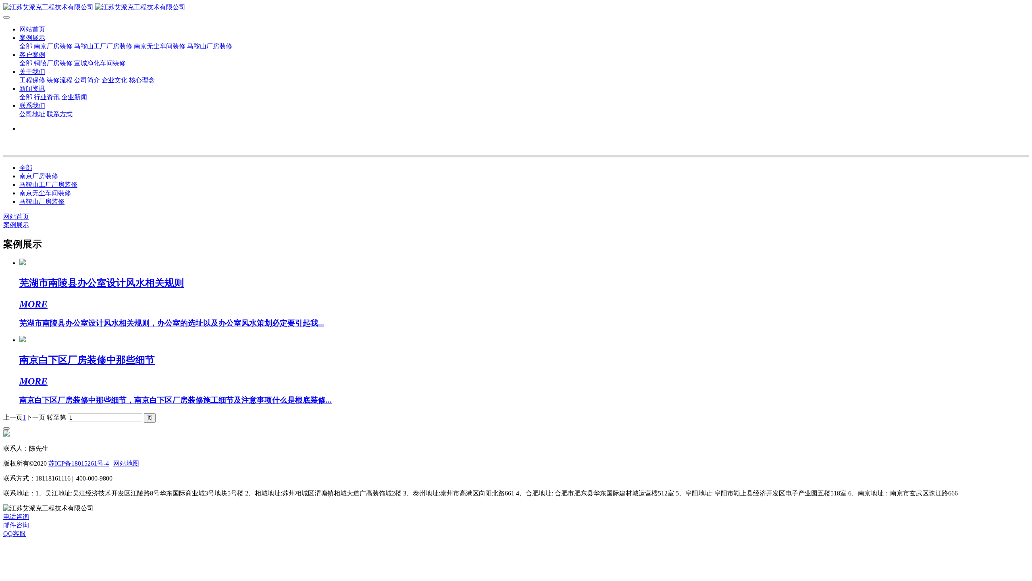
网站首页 (32, 29)
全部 (25, 46)
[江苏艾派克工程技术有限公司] (516, 7)
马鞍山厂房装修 (41, 201)
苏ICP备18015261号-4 (78, 463)
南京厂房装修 (38, 176)
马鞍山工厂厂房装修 (48, 184)
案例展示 (16, 225)
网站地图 (126, 463)
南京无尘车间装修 (45, 193)
